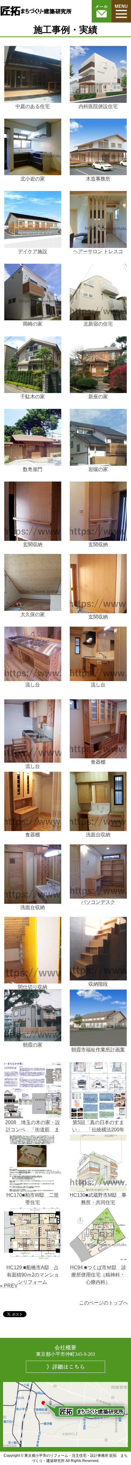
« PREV (9, 1285)
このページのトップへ (103, 1302)
